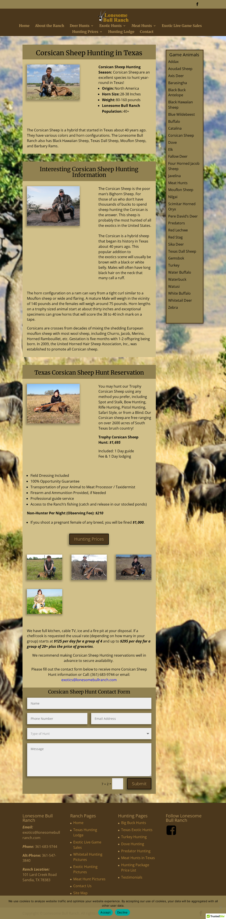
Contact (146, 32)
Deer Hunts (79, 26)
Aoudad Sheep (180, 68)
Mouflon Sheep (180, 189)
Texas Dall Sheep (182, 251)
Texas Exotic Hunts (137, 829)
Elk (170, 149)
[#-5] (133, 578)
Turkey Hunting (134, 836)
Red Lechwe (178, 230)
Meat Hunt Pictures (89, 879)
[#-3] (44, 578)
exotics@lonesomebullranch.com (89, 679)
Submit (139, 784)
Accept (105, 912)
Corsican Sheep (181, 135)
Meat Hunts (142, 26)
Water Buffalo (179, 272)
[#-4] (89, 578)
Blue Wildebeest (181, 114)
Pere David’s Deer (183, 216)
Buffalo (174, 121)
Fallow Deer (178, 156)
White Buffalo (179, 293)
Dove (172, 142)
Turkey (173, 265)
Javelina (174, 175)
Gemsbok (176, 258)
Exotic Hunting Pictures (85, 869)
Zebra (173, 307)
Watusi (174, 286)
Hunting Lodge (121, 32)
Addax (173, 61)
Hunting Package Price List (135, 867)
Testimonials (131, 877)
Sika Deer (176, 244)
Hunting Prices (85, 32)
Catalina (175, 128)
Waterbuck (177, 279)
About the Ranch (49, 26)
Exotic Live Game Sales (182, 26)
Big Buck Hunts (133, 822)
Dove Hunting (132, 843)
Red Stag (175, 237)
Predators (176, 223)
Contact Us (82, 885)
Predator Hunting (136, 851)
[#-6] (44, 613)
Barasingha (177, 82)
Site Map (80, 893)
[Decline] (220, 907)
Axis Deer (176, 75)
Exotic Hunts (110, 26)
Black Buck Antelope (177, 92)
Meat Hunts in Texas (138, 857)
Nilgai (172, 196)
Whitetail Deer (180, 300)
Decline (122, 912)
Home (24, 26)
